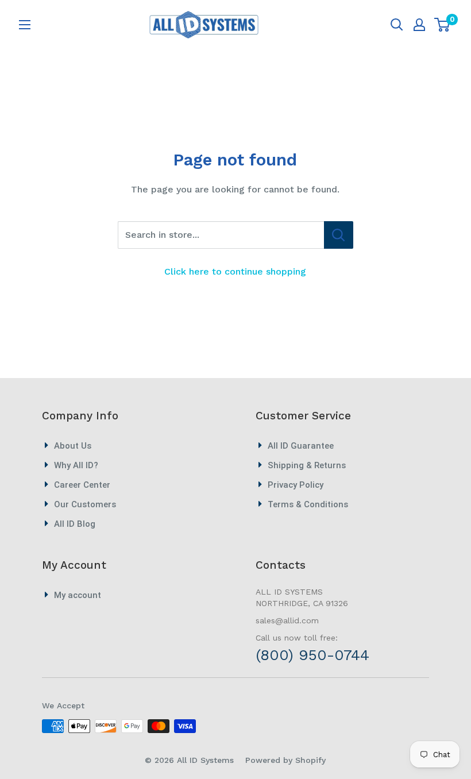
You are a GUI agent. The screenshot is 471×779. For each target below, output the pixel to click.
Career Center (82, 485)
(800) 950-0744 (312, 655)
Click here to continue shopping (235, 271)
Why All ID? (76, 465)
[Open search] (397, 24)
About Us (72, 446)
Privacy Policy (295, 485)
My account (77, 595)
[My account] (419, 24)
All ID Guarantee (301, 446)
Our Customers (85, 504)
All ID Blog (74, 524)
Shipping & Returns (307, 465)
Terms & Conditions (308, 504)
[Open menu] (24, 24)
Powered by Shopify (285, 760)
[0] (442, 25)
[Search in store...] (338, 235)
